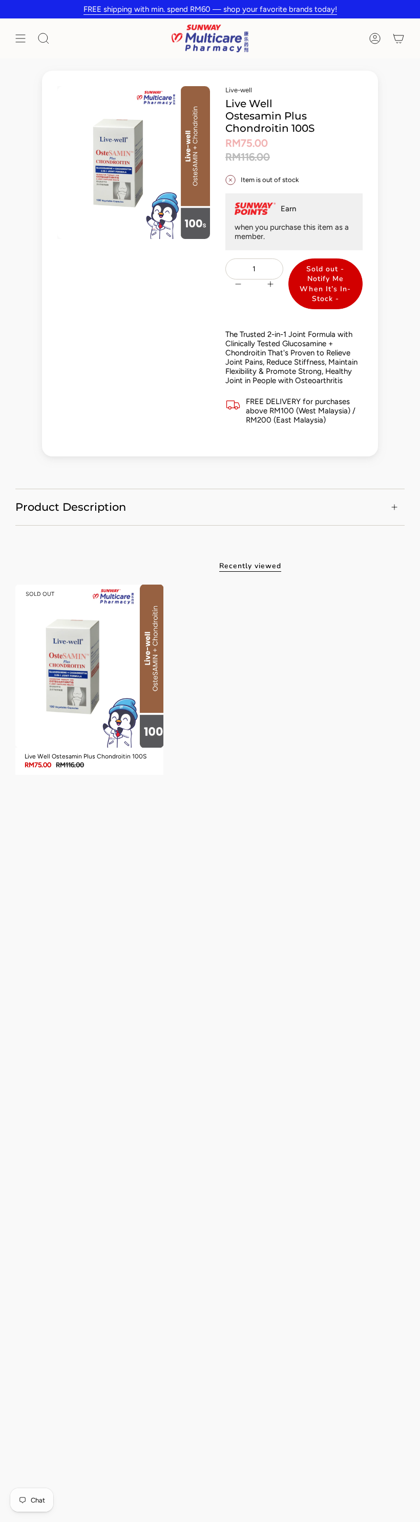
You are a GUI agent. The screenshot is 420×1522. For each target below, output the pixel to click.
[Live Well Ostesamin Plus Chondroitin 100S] (89, 666)
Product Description (70, 506)
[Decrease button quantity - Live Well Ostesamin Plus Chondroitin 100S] (236, 283)
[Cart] (398, 38)
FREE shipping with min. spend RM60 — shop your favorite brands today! (210, 9)
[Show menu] (20, 38)
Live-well (238, 90)
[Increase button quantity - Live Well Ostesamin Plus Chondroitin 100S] (271, 283)
